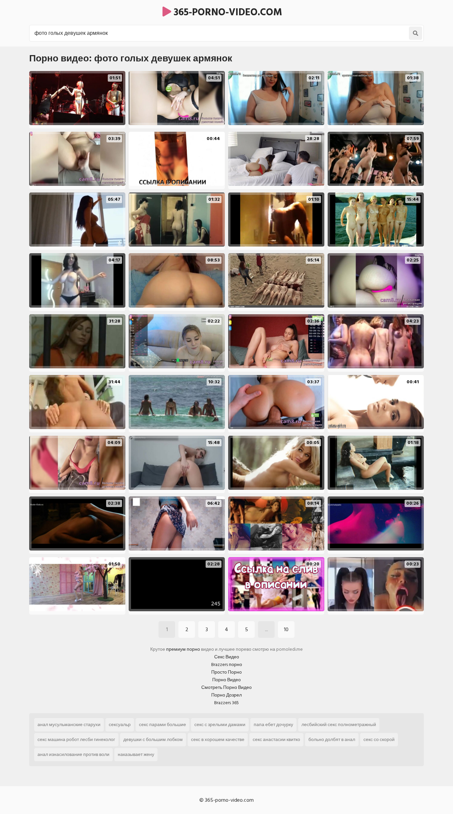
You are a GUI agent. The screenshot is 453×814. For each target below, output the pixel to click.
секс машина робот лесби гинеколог (76, 739)
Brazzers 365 (226, 702)
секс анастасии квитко (276, 739)
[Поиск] (415, 33)
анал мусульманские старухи (68, 724)
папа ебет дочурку (273, 724)
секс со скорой (379, 739)
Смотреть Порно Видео (226, 687)
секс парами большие (162, 724)
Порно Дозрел (226, 695)
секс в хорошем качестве (217, 739)
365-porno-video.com (226, 12)
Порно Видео (226, 680)
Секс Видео (226, 657)
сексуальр (120, 724)
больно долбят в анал (331, 739)
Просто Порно (226, 672)
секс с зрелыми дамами (219, 724)
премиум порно (183, 649)
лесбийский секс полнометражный (338, 724)
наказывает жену (136, 754)
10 (286, 629)
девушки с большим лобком (153, 739)
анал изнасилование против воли (73, 754)
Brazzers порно (226, 664)
